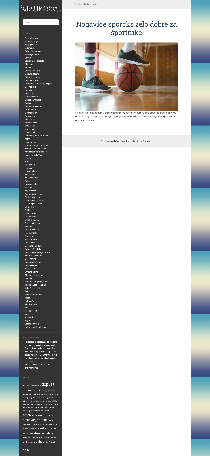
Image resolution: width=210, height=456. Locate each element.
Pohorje (50, 415)
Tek (26, 291)
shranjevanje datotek (30, 429)
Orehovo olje (30, 213)
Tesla (27, 298)
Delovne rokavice (32, 77)
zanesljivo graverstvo (47, 446)
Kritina (28, 158)
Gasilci (28, 103)
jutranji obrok (31, 398)
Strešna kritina (31, 268)
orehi (26, 415)
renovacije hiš (52, 424)
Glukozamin (30, 110)
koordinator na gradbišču (45, 398)
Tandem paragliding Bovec (37, 281)
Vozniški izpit (31, 311)
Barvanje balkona (33, 54)
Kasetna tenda (31, 142)
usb (51, 438)
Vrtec (27, 314)
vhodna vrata (47, 441)
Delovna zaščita (32, 74)
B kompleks (30, 48)
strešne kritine (43, 433)
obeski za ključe (47, 411)
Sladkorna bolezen (33, 255)
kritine (30, 401)
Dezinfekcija (30, 87)
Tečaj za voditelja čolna (35, 285)
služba (42, 428)
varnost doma (32, 442)
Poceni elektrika (32, 229)
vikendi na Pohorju (29, 446)
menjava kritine (53, 404)
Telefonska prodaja (33, 294)
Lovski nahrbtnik (32, 171)
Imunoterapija (31, 126)
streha (51, 428)
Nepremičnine (31, 191)
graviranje (26, 395)
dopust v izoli (32, 390)
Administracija (31, 41)
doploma (38, 385)
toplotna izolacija (44, 438)
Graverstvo (30, 116)
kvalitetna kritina (38, 401)
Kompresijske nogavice (35, 148)
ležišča (25, 404)
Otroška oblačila (32, 220)
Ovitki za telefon (32, 223)
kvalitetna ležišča (51, 401)
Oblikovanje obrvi (32, 197)
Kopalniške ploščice (33, 155)
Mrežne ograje (31, 178)
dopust (48, 384)
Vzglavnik (29, 317)
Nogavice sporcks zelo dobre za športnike (126, 28)
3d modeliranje (31, 38)
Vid (26, 307)
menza (42, 408)
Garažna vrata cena (34, 100)
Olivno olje (29, 207)
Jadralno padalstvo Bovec (36, 136)
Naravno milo (31, 184)
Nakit (27, 181)
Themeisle (147, 141)
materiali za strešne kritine (37, 404)
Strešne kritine (31, 272)
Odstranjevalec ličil (33, 204)
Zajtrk (27, 320)
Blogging (29, 64)
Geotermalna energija (35, 106)
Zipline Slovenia (32, 324)
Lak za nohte (31, 165)
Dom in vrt (29, 93)
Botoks (28, 67)
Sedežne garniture (33, 246)
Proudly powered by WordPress (113, 141)
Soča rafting (30, 259)
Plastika (28, 226)
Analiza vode (31, 45)
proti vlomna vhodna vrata (38, 424)
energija (45, 391)
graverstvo (51, 391)
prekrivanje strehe (35, 420)
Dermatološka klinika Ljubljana (38, 84)
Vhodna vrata (31, 304)
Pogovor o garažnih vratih (38, 415)
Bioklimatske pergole (34, 61)
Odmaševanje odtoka (34, 200)
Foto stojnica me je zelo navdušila (40, 348)
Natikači (28, 187)
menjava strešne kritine (31, 408)
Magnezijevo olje (32, 174)
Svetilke (28, 278)
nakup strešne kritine (33, 411)
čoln (26, 450)
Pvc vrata (29, 236)
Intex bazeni (30, 129)
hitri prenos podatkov (37, 395)
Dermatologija (31, 80)
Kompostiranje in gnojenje (36, 145)
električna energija (33, 97)
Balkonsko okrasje (33, 51)
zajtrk (38, 446)
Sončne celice (31, 265)
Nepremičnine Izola (33, 194)
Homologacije (31, 123)
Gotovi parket (31, 113)
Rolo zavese (30, 242)
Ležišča (28, 168)
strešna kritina (28, 434)
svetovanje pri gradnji (30, 438)
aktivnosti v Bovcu (29, 385)
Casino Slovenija (32, 71)
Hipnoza (28, 119)
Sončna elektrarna (33, 262)
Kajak (27, 139)
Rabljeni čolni (31, 239)
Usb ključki (29, 301)
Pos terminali (31, 233)
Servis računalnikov (33, 249)
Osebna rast (30, 217)
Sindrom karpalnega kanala (37, 252)
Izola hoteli (30, 132)
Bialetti (28, 58)
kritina (25, 401)
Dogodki (28, 90)
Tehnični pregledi (32, 288)
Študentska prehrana (34, 275)
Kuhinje (28, 161)
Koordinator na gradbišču (36, 152)
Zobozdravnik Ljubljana (35, 327)
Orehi (27, 210)
